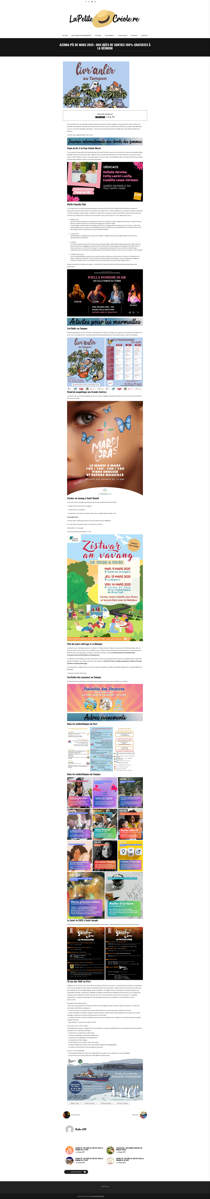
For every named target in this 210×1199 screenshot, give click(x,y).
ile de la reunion (90, 1103)
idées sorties (75, 1103)
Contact (144, 35)
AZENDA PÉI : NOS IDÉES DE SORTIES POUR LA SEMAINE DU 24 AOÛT (89, 1149)
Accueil (65, 35)
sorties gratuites (106, 1103)
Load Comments (76, 1172)
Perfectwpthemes (98, 1196)
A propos (134, 35)
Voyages (98, 35)
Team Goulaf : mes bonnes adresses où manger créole (129, 1149)
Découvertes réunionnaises (81, 35)
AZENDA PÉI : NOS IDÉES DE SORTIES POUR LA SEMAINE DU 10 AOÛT (130, 1159)
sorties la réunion (122, 1103)
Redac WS (111, 117)
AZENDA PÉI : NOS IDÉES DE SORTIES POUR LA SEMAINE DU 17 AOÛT (89, 1159)
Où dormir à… (110, 35)
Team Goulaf (122, 35)
